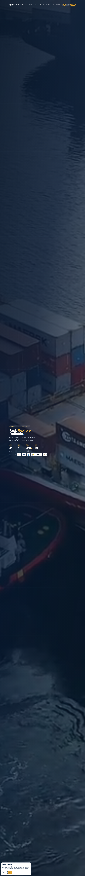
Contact (58, 4)
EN (64, 4)
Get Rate (73, 4)
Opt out (4, 872)
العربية (68, 4)
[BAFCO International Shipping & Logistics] (18, 4)
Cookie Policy (4, 869)
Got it (10, 872)
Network (36, 4)
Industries (48, 4)
